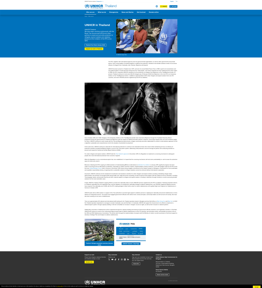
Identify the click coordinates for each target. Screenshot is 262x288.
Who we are (90, 12)
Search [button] (152, 6)
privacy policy (60, 286)
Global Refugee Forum (96, 168)
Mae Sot (170, 201)
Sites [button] (157, 6)
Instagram (122, 259)
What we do (102, 12)
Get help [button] (174, 6)
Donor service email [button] (162, 275)
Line (125, 259)
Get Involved (141, 12)
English (172, 1)
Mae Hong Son (161, 201)
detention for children (143, 165)
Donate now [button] (90, 262)
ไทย (176, 1)
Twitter (109, 259)
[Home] (94, 6)
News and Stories (127, 12)
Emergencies (113, 12)
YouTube (112, 259)
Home (86, 16)
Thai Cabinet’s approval (122, 154)
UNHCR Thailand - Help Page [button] (131, 244)
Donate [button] (163, 7)
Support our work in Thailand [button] (94, 49)
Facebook (119, 259)
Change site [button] (99, 1)
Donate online (154, 12)
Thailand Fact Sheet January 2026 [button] (95, 45)
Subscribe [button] (136, 264)
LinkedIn (128, 259)
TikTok (115, 259)
